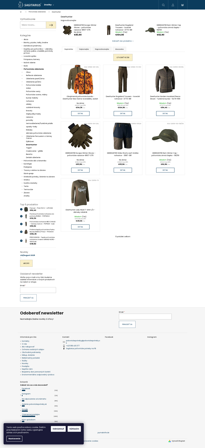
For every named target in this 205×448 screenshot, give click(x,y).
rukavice (29, 117)
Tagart (29, 148)
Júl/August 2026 (27, 255)
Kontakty (25, 341)
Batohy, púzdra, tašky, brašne (36, 42)
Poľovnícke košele (33, 85)
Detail (80, 113)
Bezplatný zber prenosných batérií (36, 372)
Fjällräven (30, 141)
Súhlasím (74, 428)
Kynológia (28, 164)
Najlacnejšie (84, 49)
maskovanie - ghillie (34, 151)
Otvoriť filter (123, 57)
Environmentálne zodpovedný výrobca (38, 374)
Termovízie (28, 189)
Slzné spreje (29, 173)
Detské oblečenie (33, 157)
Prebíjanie (28, 167)
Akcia (26, 39)
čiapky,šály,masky (33, 114)
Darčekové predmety (32, 46)
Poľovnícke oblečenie (34, 69)
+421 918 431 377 (73, 346)
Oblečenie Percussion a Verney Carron (39, 137)
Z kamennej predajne (31, 414)
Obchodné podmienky (31, 352)
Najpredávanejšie (102, 49)
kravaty (29, 110)
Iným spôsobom (28, 419)
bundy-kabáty (32, 98)
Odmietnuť (58, 428)
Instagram (26, 394)
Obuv (28, 72)
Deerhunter (31, 144)
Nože (26, 66)
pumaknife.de (103, 432)
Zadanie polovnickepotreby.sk (34, 404)
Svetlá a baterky (30, 183)
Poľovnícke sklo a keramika (35, 160)
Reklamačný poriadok (31, 358)
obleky (28, 104)
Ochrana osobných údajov (33, 349)
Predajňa (25, 366)
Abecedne (119, 49)
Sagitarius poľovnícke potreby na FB (81, 348)
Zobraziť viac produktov (122, 41)
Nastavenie (14, 438)
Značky (27, 196)
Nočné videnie (29, 62)
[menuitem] (49, 5)
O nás (24, 344)
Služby (24, 360)
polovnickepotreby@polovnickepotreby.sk (83, 341)
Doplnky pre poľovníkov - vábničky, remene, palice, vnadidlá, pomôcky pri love (38, 51)
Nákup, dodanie (28, 355)
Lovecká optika (30, 56)
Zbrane (27, 193)
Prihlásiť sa (28, 298)
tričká (28, 88)
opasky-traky (31, 126)
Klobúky (29, 130)
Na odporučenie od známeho (34, 399)
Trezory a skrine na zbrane (35, 170)
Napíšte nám (27, 369)
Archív (26, 263)
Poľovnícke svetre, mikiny (36, 94)
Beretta (29, 154)
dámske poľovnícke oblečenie (38, 133)
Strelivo (27, 180)
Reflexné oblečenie (34, 75)
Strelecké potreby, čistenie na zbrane (39, 176)
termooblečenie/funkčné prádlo (39, 123)
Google (25, 409)
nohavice (30, 101)
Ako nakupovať (28, 346)
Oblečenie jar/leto (33, 82)
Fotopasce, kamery (32, 59)
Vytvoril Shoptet (178, 441)
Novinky (25, 363)
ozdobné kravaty (33, 107)
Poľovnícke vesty (33, 91)
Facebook (26, 388)
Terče (26, 186)
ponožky (29, 120)
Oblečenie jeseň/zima (35, 78)
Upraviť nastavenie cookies (87, 441)
